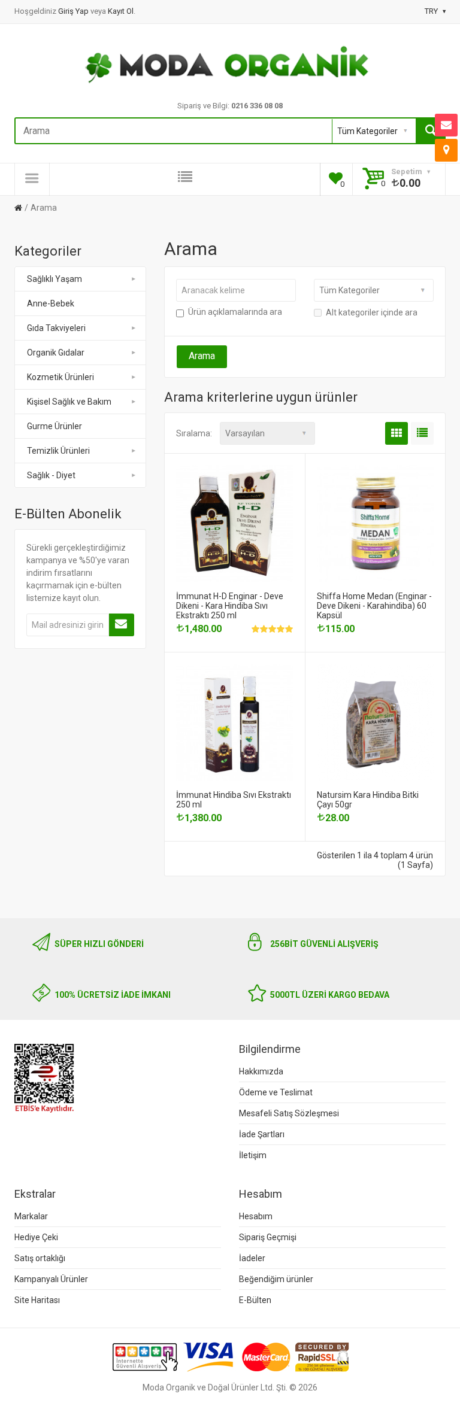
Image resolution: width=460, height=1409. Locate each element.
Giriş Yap (74, 11)
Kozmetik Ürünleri (60, 377)
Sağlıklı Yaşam (54, 279)
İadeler (252, 1258)
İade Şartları (262, 1134)
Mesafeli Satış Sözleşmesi (289, 1113)
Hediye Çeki (36, 1237)
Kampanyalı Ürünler (51, 1279)
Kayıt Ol (121, 11)
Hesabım (256, 1216)
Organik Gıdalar (55, 352)
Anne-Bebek (50, 303)
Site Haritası (37, 1300)
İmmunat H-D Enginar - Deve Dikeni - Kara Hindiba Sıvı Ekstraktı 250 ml (229, 605)
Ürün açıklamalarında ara (235, 312)
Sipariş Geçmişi (267, 1237)
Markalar (31, 1216)
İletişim (253, 1155)
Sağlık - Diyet (51, 475)
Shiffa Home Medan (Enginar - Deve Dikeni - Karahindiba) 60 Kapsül (374, 605)
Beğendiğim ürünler (276, 1279)
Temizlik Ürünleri (58, 451)
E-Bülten (255, 1300)
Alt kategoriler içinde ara (371, 312)
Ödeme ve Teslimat (276, 1092)
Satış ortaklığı (39, 1258)
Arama (44, 207)
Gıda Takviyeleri (56, 328)
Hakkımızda (261, 1071)
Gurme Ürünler (54, 426)
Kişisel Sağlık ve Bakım (69, 401)
